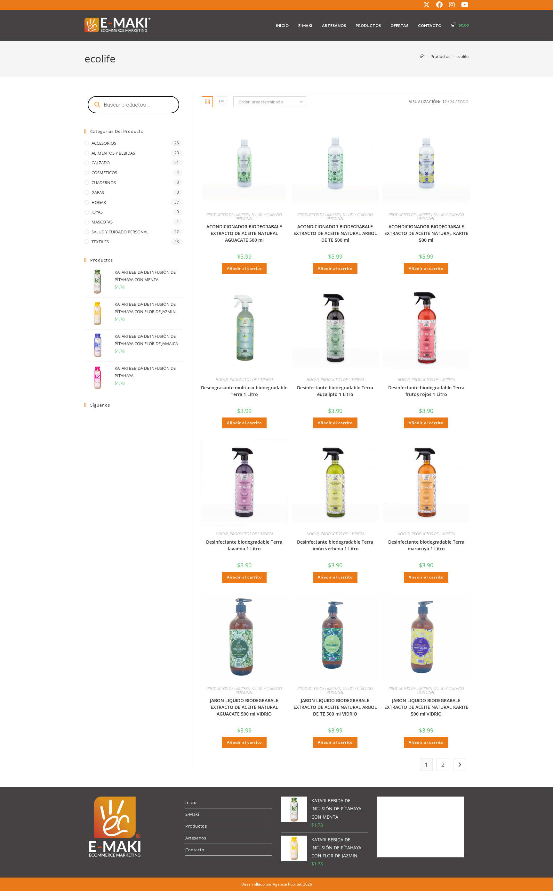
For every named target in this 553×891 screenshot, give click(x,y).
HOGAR (222, 379)
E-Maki (192, 814)
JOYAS (97, 212)
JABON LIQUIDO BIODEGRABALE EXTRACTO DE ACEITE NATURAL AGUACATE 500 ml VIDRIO (244, 707)
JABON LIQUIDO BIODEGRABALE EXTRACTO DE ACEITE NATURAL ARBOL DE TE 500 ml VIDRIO (335, 707)
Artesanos (195, 838)
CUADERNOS (104, 182)
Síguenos (100, 405)
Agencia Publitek (287, 884)
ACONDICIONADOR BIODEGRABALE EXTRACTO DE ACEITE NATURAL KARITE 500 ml (426, 233)
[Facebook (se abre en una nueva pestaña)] (439, 5)
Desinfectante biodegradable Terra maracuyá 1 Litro (426, 545)
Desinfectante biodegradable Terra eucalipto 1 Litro (335, 391)
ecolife (462, 56)
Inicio (191, 802)
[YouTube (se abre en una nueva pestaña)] (463, 5)
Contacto (194, 850)
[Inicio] (422, 56)
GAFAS (98, 192)
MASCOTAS (102, 222)
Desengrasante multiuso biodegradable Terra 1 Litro (244, 391)
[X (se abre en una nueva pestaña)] (426, 5)
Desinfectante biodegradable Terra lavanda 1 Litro (244, 545)
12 (444, 101)
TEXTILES (100, 242)
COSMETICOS (104, 172)
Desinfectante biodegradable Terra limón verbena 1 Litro (335, 545)
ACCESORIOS (104, 143)
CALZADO (101, 163)
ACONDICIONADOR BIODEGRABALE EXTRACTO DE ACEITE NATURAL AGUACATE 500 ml (244, 233)
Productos (196, 826)
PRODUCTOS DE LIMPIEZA (228, 214)
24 (452, 101)
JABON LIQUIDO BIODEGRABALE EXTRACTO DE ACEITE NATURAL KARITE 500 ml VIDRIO (426, 707)
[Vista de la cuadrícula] (207, 101)
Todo (463, 101)
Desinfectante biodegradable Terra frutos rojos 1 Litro (426, 391)
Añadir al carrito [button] (244, 268)
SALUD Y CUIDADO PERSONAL (259, 216)
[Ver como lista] (221, 101)
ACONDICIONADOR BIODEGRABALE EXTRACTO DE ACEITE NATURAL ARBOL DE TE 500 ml (335, 233)
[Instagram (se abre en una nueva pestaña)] (452, 5)
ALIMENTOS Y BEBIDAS (113, 153)
